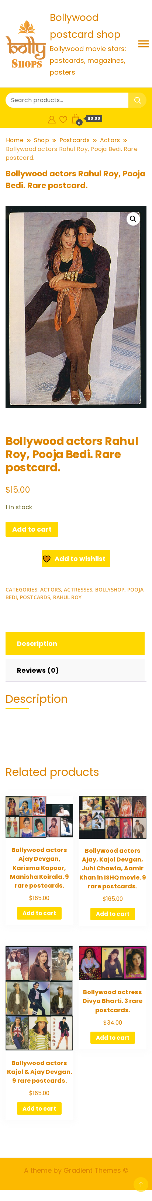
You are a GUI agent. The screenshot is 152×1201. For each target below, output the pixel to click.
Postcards (35, 597)
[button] (133, 219)
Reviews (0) (38, 670)
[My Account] (52, 118)
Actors (50, 589)
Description (37, 643)
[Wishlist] (63, 118)
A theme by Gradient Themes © (76, 1170)
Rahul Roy (67, 597)
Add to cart (32, 529)
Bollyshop (109, 589)
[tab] (74, 643)
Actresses (78, 589)
